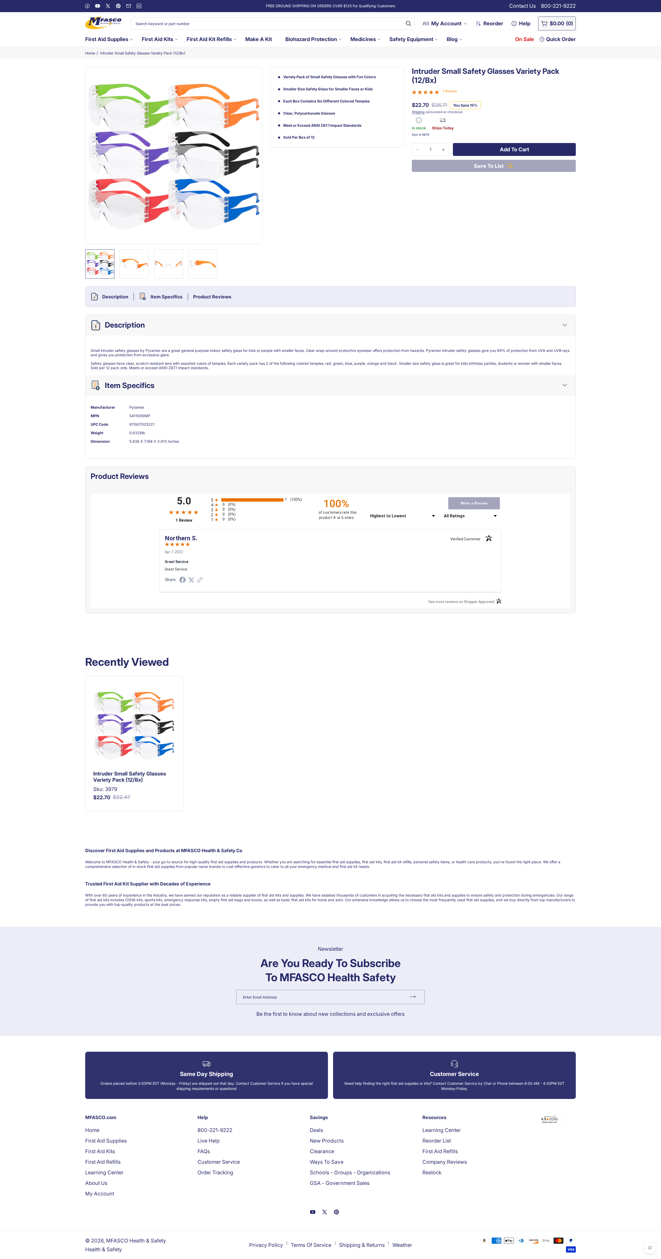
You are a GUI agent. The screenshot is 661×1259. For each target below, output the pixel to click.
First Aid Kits (157, 39)
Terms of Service (311, 1245)
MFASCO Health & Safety (136, 1241)
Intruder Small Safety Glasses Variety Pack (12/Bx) (142, 53)
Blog (452, 39)
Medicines (363, 39)
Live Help (209, 1141)
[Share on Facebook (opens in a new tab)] (182, 581)
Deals (316, 1130)
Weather (402, 1245)
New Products (326, 1141)
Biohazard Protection (311, 39)
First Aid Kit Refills (209, 39)
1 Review (449, 91)
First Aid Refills (103, 1162)
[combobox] (273, 23)
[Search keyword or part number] (408, 23)
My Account (99, 1194)
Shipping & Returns (362, 1245)
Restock (432, 1172)
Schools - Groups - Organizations (350, 1172)
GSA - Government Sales (339, 1183)
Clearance (322, 1151)
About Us (96, 1183)
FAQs (204, 1151)
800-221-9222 (558, 6)
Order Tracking (215, 1172)
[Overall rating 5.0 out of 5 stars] (425, 92)
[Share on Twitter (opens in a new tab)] (191, 580)
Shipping (418, 112)
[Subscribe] (412, 997)
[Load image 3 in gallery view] (168, 264)
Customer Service (219, 1162)
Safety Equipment (411, 39)
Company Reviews (444, 1162)
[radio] (260, 500)
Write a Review (474, 503)
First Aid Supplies (106, 39)
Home (90, 53)
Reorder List (436, 1141)
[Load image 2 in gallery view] (134, 264)
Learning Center (104, 1172)
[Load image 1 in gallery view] (99, 264)
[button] (108, 39)
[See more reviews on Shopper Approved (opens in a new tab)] (200, 580)
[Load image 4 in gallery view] (202, 264)
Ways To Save (326, 1162)
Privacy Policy (266, 1245)
